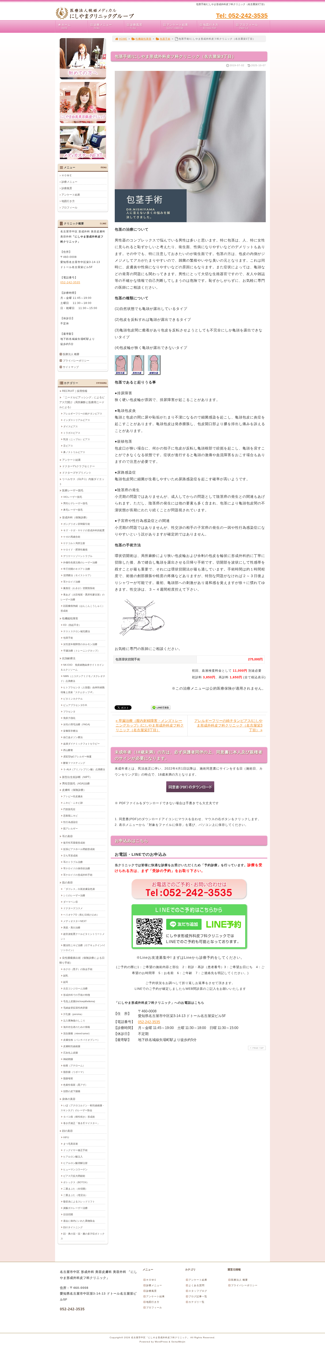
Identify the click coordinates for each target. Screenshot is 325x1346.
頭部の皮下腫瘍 (71, 1091)
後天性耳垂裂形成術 (74, 842)
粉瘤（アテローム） (74, 1065)
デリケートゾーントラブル (77, 556)
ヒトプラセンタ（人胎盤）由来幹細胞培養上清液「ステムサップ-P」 (83, 690)
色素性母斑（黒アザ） (75, 1084)
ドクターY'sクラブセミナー (78, 466)
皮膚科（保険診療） (74, 790)
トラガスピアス (71, 433)
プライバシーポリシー (76, 360)
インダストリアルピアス (76, 420)
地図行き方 (210, 26)
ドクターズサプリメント (76, 472)
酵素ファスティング (74, 763)
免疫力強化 (69, 718)
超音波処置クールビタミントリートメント (83, 936)
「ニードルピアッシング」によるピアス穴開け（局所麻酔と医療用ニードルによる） (82, 402)
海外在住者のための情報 (76, 1027)
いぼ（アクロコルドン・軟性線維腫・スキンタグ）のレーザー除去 (83, 1108)
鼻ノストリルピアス (74, 452)
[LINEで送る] (160, 707)
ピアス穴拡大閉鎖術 (74, 1176)
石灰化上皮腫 (70, 1052)
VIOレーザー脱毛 (72, 497)
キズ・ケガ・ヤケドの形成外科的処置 (84, 530)
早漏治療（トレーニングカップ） (81, 650)
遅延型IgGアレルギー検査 (77, 756)
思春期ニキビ (70, 815)
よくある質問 (197, 1285)
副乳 (65, 975)
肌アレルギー (70, 828)
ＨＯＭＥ (66, 175)
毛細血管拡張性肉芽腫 (75, 1007)
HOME (123, 38)
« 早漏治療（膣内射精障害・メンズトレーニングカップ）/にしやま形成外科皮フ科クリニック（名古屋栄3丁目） (150, 725)
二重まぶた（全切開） (75, 1188)
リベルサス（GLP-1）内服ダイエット (81, 482)
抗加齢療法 (68, 658)
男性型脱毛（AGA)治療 (76, 783)
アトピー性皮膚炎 (73, 796)
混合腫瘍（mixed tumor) (76, 1033)
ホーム (66, 26)
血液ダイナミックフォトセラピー (81, 743)
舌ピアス (68, 445)
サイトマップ (71, 367)
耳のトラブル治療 (73, 862)
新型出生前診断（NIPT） (77, 777)
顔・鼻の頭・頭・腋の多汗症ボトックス (83, 1236)
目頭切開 (68, 1214)
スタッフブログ (198, 1291)
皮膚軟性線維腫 (71, 1046)
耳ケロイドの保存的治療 (76, 868)
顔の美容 (67, 1130)
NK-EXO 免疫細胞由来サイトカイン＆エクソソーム (82, 667)
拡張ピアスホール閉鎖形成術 (79, 849)
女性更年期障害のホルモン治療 (80, 644)
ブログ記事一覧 (198, 1296)
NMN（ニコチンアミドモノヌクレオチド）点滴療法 (83, 678)
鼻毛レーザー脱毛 (73, 509)
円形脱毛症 (69, 809)
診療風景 (136, 26)
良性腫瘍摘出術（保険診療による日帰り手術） (82, 960)
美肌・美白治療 (71, 927)
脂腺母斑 (68, 1078)
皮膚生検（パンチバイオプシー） (81, 1040)
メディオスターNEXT (75, 921)
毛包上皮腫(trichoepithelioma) (79, 1001)
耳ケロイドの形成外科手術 (77, 874)
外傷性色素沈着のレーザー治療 (80, 562)
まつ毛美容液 (70, 1143)
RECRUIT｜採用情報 (74, 391)
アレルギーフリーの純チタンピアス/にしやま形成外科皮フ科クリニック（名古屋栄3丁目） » (228, 725)
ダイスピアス (70, 426)
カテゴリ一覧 (197, 1302)
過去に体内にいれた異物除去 (79, 1221)
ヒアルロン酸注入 (73, 1156)
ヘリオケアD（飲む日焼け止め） (81, 914)
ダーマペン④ (70, 902)
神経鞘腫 (68, 1059)
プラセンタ (69, 711)
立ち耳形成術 (70, 855)
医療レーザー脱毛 (72, 490)
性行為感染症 (70, 822)
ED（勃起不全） (72, 625)
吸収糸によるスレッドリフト (79, 1201)
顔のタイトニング (73, 1227)
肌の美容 (67, 882)
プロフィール (248, 26)
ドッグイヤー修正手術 (75, 1150)
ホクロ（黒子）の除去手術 (77, 969)
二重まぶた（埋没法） (75, 1195)
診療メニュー (103, 26)
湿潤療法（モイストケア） (77, 575)
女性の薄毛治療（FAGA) (76, 724)
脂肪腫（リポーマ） (74, 1072)
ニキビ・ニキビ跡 (73, 802)
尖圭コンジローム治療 (75, 988)
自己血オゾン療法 (73, 737)
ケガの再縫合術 (71, 536)
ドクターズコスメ (73, 908)
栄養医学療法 (70, 730)
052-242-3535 (149, 1022)
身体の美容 (68, 1099)
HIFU (66, 1137)
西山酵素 (68, 750)
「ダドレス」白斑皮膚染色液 (79, 889)
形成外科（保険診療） (75, 517)
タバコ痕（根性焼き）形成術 (79, 1116)
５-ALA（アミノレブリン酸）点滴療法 (84, 769)
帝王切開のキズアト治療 (76, 569)
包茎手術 (165, 38)
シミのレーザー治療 (74, 895)
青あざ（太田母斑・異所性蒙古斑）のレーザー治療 (83, 597)
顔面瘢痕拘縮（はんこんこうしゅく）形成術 (83, 608)
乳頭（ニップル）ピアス (76, 439)
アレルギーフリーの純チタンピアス (82, 413)
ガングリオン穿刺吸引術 (76, 524)
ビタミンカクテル (73, 698)
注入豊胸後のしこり (74, 1020)
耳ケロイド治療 (71, 581)
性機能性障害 (143, 38)
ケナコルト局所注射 (74, 543)
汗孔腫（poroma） (73, 1014)
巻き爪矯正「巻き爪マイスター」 (81, 1123)
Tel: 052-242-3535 (242, 15)
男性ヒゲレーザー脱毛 (75, 503)
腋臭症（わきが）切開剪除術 (79, 588)
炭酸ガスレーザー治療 (75, 1208)
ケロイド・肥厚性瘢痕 (75, 549)
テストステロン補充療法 (76, 631)
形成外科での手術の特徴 (76, 995)
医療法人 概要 (71, 354)
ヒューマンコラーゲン (75, 1169)
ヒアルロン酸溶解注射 (75, 1163)
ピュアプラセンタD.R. (75, 705)
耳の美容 (67, 836)
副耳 (65, 982)
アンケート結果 (177, 26)
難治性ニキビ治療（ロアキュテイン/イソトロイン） (83, 947)
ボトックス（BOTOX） (76, 1182)
